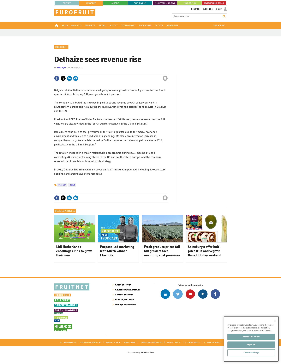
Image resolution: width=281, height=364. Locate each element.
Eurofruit (61, 47)
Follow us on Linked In (165, 294)
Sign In (219, 9)
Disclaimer (129, 342)
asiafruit (115, 3)
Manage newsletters (125, 304)
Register (195, 9)
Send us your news (124, 299)
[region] (251, 339)
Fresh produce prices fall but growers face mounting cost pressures (162, 251)
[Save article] (165, 78)
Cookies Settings (251, 352)
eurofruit (91, 3)
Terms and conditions (151, 342)
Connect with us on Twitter (178, 294)
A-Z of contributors (91, 342)
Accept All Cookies (251, 336)
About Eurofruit (123, 284)
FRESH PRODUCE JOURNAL (165, 3)
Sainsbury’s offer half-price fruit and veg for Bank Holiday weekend (204, 251)
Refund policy (113, 342)
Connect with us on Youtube (190, 294)
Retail (72, 184)
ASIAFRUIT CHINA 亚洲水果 (214, 3)
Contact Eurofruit (124, 294)
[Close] (275, 320)
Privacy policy (174, 342)
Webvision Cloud (147, 352)
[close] (167, 72)
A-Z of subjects (68, 342)
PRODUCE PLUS (190, 3)
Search (224, 16)
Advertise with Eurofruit (127, 289)
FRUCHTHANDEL (140, 3)
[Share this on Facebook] (56, 78)
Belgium (62, 184)
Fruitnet (67, 3)
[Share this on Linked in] (69, 78)
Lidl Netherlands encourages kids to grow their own (74, 251)
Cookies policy (192, 342)
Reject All (251, 344)
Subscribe (208, 9)
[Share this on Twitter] (63, 78)
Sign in (130, 72)
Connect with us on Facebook (215, 294)
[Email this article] (75, 78)
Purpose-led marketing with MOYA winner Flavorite (117, 251)
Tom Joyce (61, 67)
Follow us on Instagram (203, 294)
